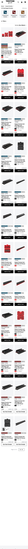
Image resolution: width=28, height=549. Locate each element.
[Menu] (2, 2)
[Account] (21, 2)
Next (20, 449)
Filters (4, 21)
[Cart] (25, 2)
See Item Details (7, 411)
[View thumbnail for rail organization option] (7, 429)
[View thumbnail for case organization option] (3, 429)
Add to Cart (7, 62)
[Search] (18, 2)
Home (2, 6)
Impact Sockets (8, 6)
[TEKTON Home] (10, 2)
